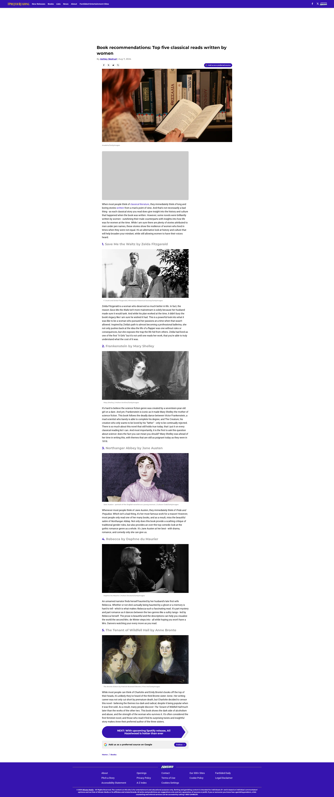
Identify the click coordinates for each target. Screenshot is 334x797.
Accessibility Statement (113, 782)
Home (105, 754)
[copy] (118, 65)
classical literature (139, 204)
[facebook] (312, 4)
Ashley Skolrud (108, 59)
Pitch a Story (108, 778)
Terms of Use (168, 778)
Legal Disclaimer (224, 778)
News (65, 4)
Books (51, 4)
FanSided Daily (223, 773)
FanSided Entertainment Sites (94, 4)
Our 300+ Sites (197, 773)
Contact (165, 773)
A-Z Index (142, 782)
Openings (141, 773)
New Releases (38, 4)
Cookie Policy (196, 778)
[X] (318, 4)
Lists (58, 4)
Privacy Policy (144, 778)
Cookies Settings (170, 782)
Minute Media (88, 790)
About (74, 4)
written (121, 207)
